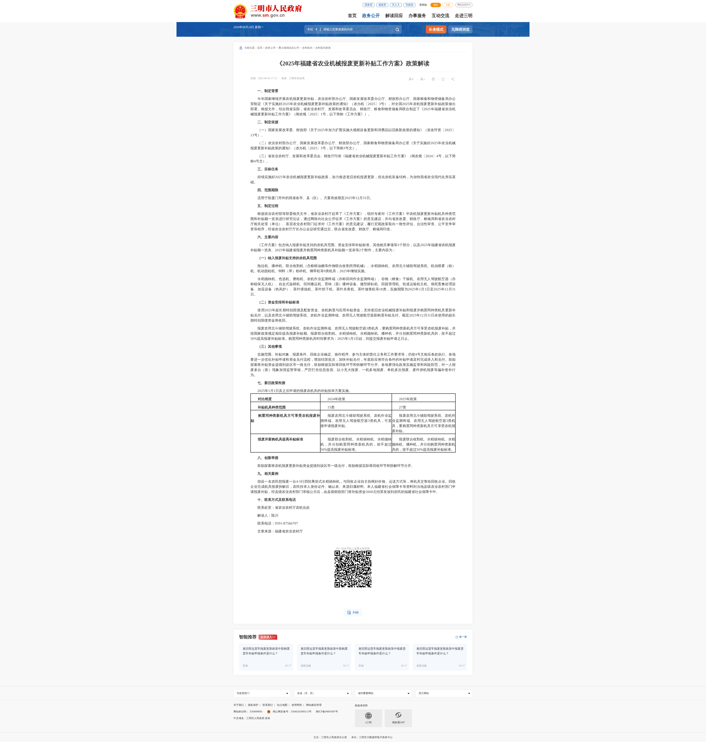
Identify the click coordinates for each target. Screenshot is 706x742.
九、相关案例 (267, 474)
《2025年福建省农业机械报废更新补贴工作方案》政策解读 (353, 63)
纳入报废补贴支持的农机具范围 (292, 258)
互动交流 (440, 15)
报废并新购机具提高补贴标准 (280, 439)
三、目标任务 (267, 169)
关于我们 (238, 705)
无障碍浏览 (460, 29)
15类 (327, 407)
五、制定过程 (267, 206)
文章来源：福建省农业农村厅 (280, 531)
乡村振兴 (307, 47)
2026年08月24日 (244, 27)
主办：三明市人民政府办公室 (330, 737)
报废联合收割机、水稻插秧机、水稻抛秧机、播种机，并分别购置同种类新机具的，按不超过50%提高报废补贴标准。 (423, 444)
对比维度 (265, 399)
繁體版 (423, 4)
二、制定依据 (267, 122)
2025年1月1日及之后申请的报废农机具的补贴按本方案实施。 (301, 391)
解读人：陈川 (264, 515)
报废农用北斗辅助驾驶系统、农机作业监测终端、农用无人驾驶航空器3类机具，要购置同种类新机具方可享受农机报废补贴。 (423, 423)
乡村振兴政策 (323, 47)
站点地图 (282, 705)
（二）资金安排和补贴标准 (278, 302)
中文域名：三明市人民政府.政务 (251, 718)
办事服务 (417, 15)
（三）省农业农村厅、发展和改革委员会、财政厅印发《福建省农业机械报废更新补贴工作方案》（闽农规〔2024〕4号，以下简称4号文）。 (353, 158)
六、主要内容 (267, 237)
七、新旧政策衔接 (271, 383)
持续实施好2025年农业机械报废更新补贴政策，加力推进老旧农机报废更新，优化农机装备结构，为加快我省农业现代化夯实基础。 (353, 179)
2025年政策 (404, 399)
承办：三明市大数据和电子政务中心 (372, 737)
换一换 (463, 636)
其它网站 (424, 693)
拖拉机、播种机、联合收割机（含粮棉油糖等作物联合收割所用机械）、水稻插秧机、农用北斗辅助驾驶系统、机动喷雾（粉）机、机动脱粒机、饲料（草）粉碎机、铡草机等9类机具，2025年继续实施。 (353, 268)
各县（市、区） (306, 693)
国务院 (368, 4)
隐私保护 (253, 705)
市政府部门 (243, 693)
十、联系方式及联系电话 (276, 500)
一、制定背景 (267, 91)
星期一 (259, 27)
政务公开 (371, 15)
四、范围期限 (267, 190)
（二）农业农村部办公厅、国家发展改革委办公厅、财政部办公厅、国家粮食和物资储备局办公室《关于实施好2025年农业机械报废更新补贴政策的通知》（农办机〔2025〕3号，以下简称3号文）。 (353, 145)
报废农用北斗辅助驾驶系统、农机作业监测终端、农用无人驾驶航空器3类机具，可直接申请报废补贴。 (356, 421)
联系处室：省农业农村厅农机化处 (280, 507)
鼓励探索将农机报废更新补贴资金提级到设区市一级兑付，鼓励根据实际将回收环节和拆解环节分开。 (332, 466)
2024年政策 (332, 399)
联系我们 (268, 705)
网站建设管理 (314, 705)
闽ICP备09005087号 (327, 711)
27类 (399, 407)
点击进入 (267, 637)
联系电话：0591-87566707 (274, 523)
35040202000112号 (301, 711)
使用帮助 (297, 705)
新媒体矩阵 (361, 705)
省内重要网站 (365, 693)
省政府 (382, 4)
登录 (436, 5)
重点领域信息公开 (289, 47)
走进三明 (464, 15)
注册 (448, 5)
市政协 (409, 4)
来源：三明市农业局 (292, 78)
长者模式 (436, 29)
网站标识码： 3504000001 (248, 711)
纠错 (353, 613)
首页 (352, 15)
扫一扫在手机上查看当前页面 (353, 548)
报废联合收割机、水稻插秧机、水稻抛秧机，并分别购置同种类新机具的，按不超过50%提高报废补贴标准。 (356, 444)
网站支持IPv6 (463, 4)
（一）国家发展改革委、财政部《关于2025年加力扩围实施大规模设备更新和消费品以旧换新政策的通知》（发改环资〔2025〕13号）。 (353, 132)
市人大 (396, 4)
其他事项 (275, 346)
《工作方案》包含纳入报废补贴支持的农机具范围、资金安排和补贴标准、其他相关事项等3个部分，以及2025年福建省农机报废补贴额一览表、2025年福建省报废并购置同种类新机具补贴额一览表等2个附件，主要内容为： (353, 247)
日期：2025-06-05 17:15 (263, 78)
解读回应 (394, 15)
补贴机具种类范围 (272, 407)
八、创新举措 (267, 458)
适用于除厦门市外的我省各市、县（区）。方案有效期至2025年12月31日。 (311, 198)
